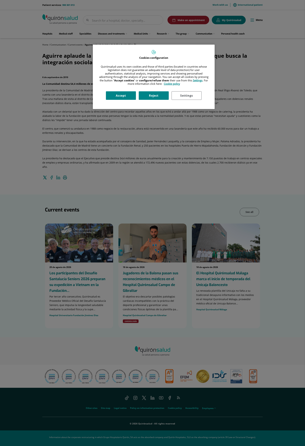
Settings (186, 96)
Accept (121, 96)
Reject (154, 96)
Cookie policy (172, 83)
